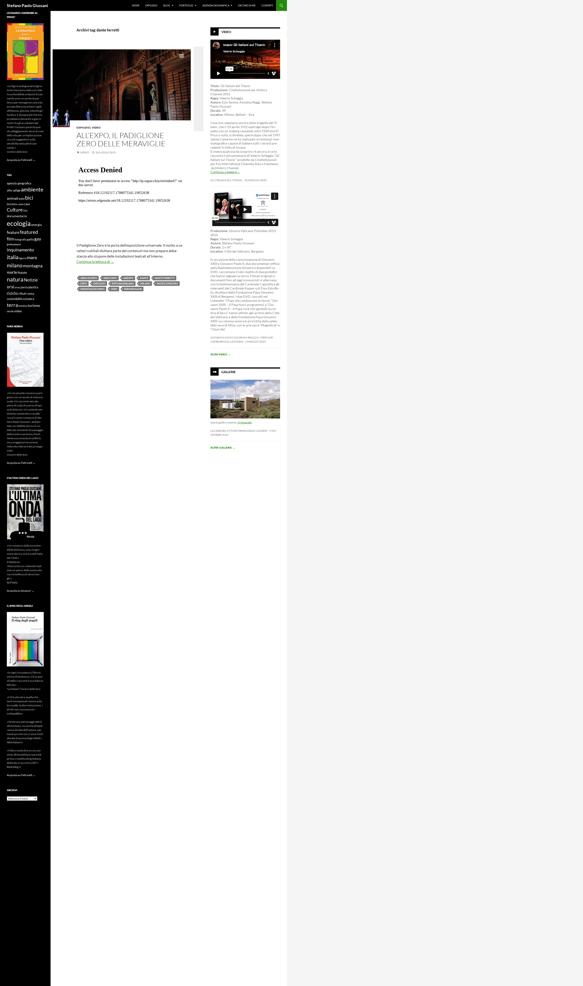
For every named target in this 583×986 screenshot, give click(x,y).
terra (12, 305)
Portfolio (186, 5)
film (10, 238)
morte (12, 272)
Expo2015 (151, 5)
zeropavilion (133, 288)
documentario (17, 216)
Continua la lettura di (95, 261)
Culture (15, 210)
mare (32, 257)
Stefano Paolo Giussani (27, 5)
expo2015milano (123, 283)
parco (24, 287)
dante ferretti (165, 277)
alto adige (13, 190)
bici (29, 197)
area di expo (88, 277)
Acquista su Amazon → (20, 590)
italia (12, 257)
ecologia (19, 223)
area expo (110, 277)
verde (10, 311)
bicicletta (12, 204)
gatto (30, 239)
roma (30, 293)
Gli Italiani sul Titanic (226, 180)
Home (135, 5)
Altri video (220, 354)
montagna (33, 265)
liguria (22, 258)
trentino (22, 305)
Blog (166, 5)
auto (22, 198)
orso (17, 287)
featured (29, 232)
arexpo (128, 277)
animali (12, 198)
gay (37, 238)
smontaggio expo (92, 288)
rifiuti (22, 293)
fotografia (20, 239)
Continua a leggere (225, 172)
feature (13, 232)
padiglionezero (167, 283)
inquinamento (20, 249)
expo (83, 283)
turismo (34, 305)
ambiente (32, 189)
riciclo (12, 293)
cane (20, 204)
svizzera (28, 299)
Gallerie (228, 372)
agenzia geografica (19, 183)
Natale (22, 272)
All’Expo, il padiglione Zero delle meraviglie (121, 139)
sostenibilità (15, 299)
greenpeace (14, 244)
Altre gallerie (222, 447)
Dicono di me (247, 5)
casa (27, 204)
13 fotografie (244, 422)
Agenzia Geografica (215, 5)
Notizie (31, 279)
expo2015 (99, 283)
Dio (25, 210)
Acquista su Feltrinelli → (21, 160)
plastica (33, 287)
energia (36, 225)
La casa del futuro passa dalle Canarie (238, 430)
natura (15, 279)
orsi (10, 286)
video (18, 311)
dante (144, 277)
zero (114, 288)
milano (145, 283)
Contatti (267, 5)
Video (96, 127)
